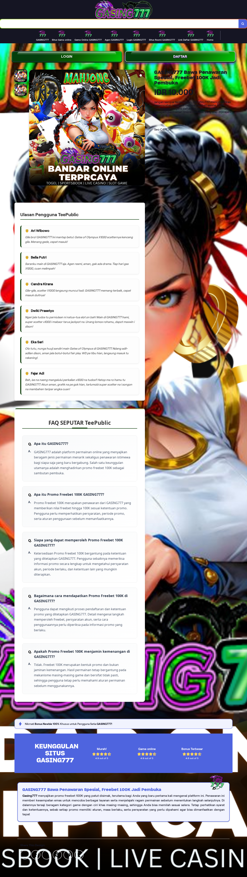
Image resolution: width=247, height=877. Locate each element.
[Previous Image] (32, 128)
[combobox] (119, 23)
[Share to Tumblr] (79, 854)
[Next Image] (142, 128)
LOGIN (67, 56)
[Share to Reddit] (68, 854)
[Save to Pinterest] (57, 854)
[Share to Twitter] (25, 854)
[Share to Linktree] (46, 854)
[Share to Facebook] (35, 854)
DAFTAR (180, 56)
